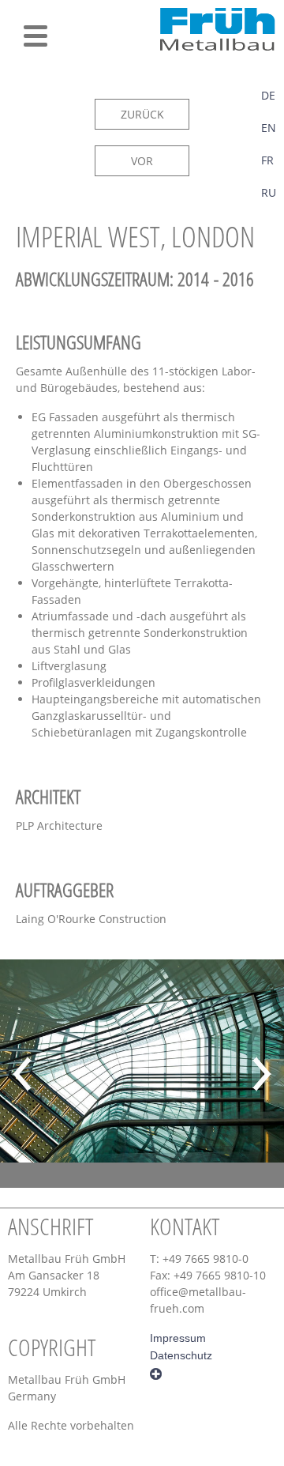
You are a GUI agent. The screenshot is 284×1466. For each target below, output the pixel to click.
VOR (142, 160)
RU (268, 192)
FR (267, 160)
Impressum (178, 1338)
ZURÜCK (142, 114)
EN (268, 127)
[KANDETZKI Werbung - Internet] (156, 1372)
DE (268, 95)
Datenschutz (181, 1355)
